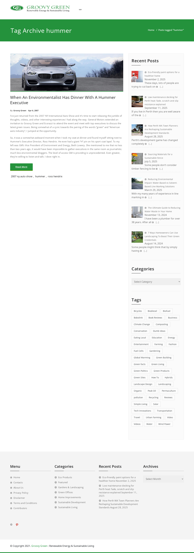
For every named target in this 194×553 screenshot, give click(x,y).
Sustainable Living (68, 507)
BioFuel (166, 311)
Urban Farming (153, 417)
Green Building (163, 357)
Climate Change (142, 324)
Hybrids (169, 377)
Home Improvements (69, 497)
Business (172, 317)
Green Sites (140, 377)
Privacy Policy (20, 492)
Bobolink (138, 317)
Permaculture (169, 390)
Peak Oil (152, 390)
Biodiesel (152, 311)
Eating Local (140, 337)
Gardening (154, 350)
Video (170, 417)
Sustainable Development (72, 502)
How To (155, 377)
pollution (138, 397)
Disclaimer (19, 497)
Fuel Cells (139, 350)
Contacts (18, 482)
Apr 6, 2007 (33, 110)
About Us (18, 487)
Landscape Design (143, 384)
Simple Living (140, 404)
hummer (40, 176)
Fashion (173, 344)
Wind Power (164, 424)
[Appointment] (40, 8)
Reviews (168, 397)
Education (157, 337)
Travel (137, 417)
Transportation (164, 410)
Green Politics (141, 370)
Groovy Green (19, 110)
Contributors (20, 508)
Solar (155, 404)
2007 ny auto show (21, 176)
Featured (63, 482)
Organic (138, 390)
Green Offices (65, 492)
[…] (161, 86)
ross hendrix (55, 176)
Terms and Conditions (25, 502)
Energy (171, 337)
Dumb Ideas (159, 330)
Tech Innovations (142, 410)
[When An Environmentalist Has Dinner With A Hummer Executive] (66, 73)
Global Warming (142, 357)
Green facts (140, 364)
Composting (162, 324)
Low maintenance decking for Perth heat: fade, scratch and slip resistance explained (116, 489)
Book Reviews (155, 317)
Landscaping (164, 384)
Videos (137, 424)
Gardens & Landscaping (71, 487)
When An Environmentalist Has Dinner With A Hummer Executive (63, 99)
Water (149, 424)
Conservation (140, 330)
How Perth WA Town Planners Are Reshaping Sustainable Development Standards (119, 504)
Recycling (153, 397)
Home (151, 29)
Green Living (157, 364)
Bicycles (138, 311)
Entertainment (141, 344)
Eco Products (65, 477)
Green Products (161, 370)
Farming (158, 344)
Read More (21, 166)
